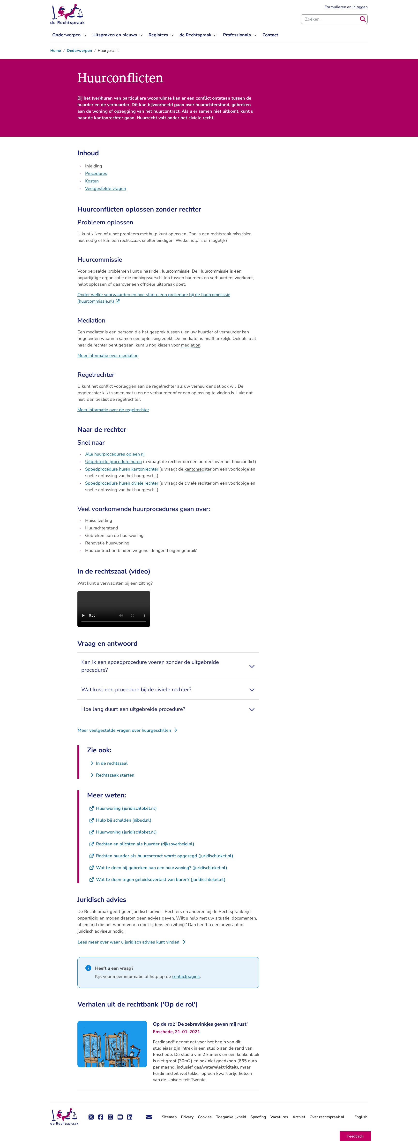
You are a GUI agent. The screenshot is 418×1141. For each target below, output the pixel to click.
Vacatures (279, 1117)
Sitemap (169, 1117)
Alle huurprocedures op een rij (114, 454)
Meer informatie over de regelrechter (113, 410)
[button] (355, 1136)
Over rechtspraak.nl (327, 1117)
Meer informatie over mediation (107, 355)
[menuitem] (69, 35)
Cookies (205, 1117)
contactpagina (186, 976)
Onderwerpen (79, 50)
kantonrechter (198, 469)
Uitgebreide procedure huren (113, 461)
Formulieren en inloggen (346, 7)
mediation (190, 345)
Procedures (96, 173)
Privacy (187, 1117)
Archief (298, 1117)
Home (55, 50)
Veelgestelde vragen (105, 188)
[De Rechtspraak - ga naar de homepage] (67, 14)
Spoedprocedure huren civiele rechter (121, 483)
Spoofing (258, 1117)
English (360, 1117)
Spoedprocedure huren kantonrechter (121, 469)
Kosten (92, 181)
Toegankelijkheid (231, 1117)
